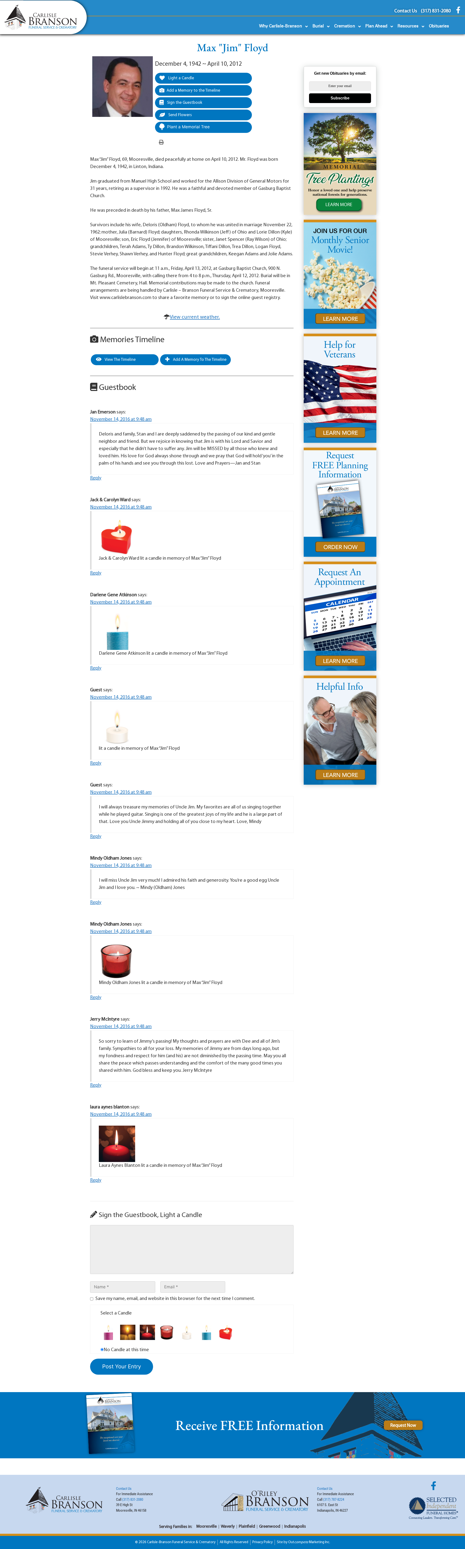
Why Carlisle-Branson (280, 26)
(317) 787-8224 (333, 1499)
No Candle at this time (126, 1349)
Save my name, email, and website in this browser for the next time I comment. (175, 1298)
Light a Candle (180, 78)
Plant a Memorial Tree (188, 126)
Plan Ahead (376, 26)
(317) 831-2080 (132, 1499)
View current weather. (195, 317)
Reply (95, 478)
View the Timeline (120, 360)
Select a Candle (116, 1313)
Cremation (344, 26)
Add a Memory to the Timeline (193, 91)
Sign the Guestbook (184, 103)
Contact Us (124, 1488)
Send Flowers (179, 115)
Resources (408, 26)
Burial (318, 26)
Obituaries (439, 26)
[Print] (161, 142)
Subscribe (340, 98)
